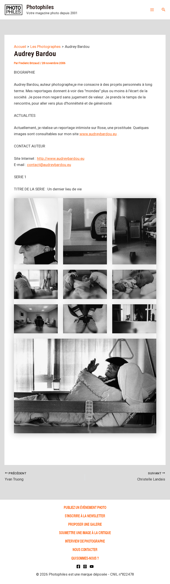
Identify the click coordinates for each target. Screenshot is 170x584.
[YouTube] (92, 566)
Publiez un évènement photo (85, 507)
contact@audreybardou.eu (49, 164)
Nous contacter (85, 550)
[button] (164, 9)
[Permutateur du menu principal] (152, 10)
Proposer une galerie (85, 524)
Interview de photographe (85, 541)
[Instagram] (85, 566)
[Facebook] (78, 566)
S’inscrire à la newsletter (85, 516)
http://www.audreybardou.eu (60, 158)
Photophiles (40, 7)
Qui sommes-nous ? (85, 558)
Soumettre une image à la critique (85, 532)
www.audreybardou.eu (98, 134)
